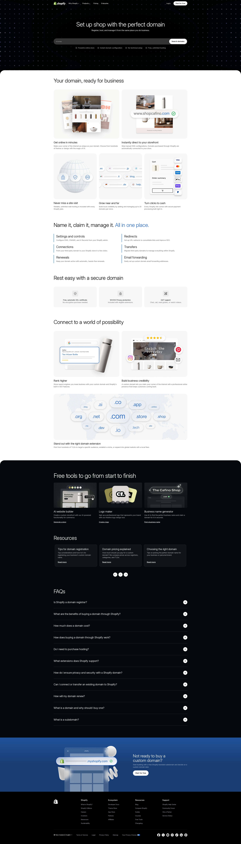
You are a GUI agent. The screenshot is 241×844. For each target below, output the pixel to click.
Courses (138, 816)
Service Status (167, 816)
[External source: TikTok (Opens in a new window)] (176, 834)
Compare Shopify (141, 808)
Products (85, 3)
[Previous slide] (115, 574)
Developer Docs (113, 804)
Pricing (95, 3)
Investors (84, 816)
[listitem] (120, 555)
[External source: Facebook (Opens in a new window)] (158, 834)
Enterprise (104, 3)
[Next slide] (126, 574)
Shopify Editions (86, 808)
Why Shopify (73, 3)
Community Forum (168, 808)
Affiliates (111, 819)
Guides (137, 812)
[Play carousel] (120, 574)
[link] (178, 41)
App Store (111, 812)
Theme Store (112, 808)
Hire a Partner (167, 812)
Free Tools (139, 819)
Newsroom (84, 819)
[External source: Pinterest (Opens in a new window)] (185, 834)
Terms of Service (82, 835)
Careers (83, 812)
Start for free (180, 3)
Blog (136, 804)
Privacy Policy (104, 835)
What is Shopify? (86, 804)
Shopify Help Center (169, 804)
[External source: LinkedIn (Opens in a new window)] (181, 834)
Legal (93, 835)
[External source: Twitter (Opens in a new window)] (163, 834)
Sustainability (85, 823)
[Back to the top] (56, 801)
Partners (111, 816)
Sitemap (115, 835)
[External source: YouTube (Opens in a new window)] (167, 834)
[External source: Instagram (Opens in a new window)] (172, 834)
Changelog (139, 823)
